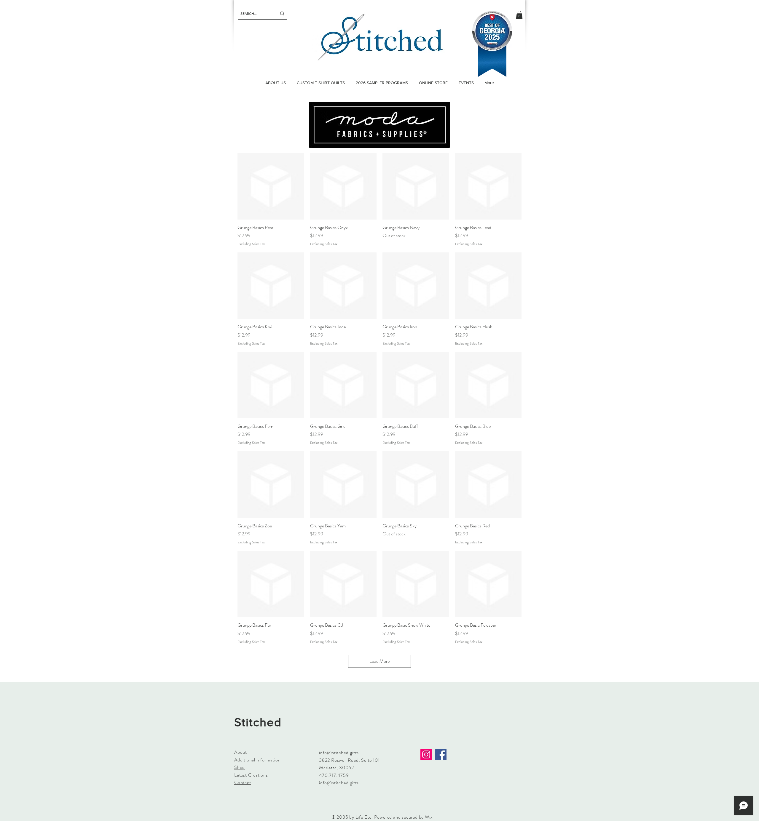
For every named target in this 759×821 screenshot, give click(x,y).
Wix (429, 817)
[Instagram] (426, 754)
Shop (239, 767)
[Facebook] (441, 754)
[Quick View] (270, 186)
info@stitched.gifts (339, 752)
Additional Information (257, 759)
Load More (379, 661)
